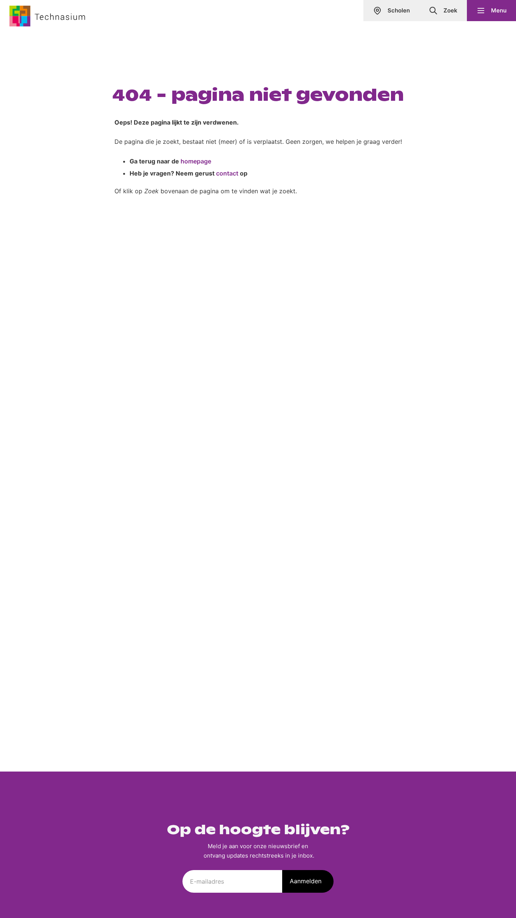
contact (227, 173)
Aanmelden (305, 881)
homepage (196, 161)
